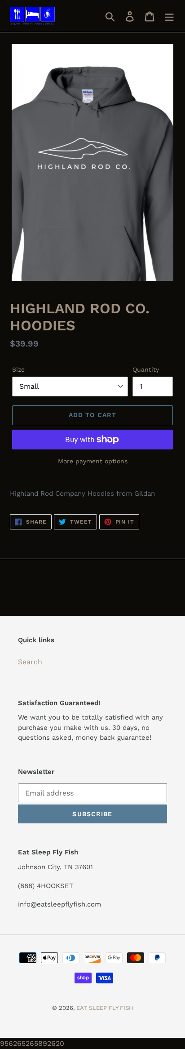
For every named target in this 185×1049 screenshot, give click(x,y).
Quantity (145, 369)
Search (30, 662)
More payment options (93, 461)
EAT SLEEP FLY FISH (104, 1008)
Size (18, 369)
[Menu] (169, 16)
